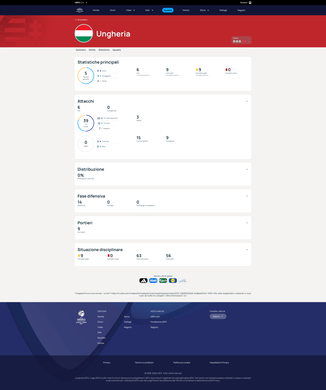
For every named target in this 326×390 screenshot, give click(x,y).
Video (100, 327)
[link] (96, 10)
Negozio (128, 327)
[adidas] (143, 280)
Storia (127, 316)
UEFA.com (155, 316)
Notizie (101, 343)
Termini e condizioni (144, 362)
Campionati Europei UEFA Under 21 (79, 10)
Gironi (100, 321)
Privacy (106, 362)
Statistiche (104, 50)
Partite (92, 50)
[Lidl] (173, 280)
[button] (130, 10)
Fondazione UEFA (159, 321)
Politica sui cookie (181, 362)
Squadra (117, 50)
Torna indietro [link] (82, 20)
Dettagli (127, 321)
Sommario (81, 50)
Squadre (101, 337)
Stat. (100, 332)
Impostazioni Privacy (219, 362)
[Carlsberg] (163, 280)
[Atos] (153, 280)
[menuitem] (98, 10)
